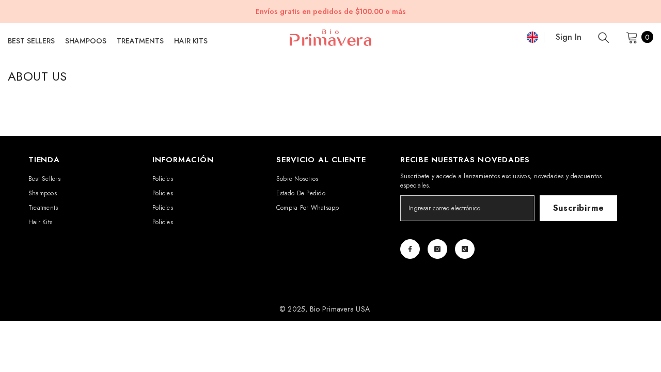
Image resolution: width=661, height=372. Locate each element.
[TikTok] (465, 249)
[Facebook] (410, 249)
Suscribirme (578, 208)
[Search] (603, 37)
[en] (532, 36)
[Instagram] (437, 249)
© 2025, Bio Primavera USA (324, 309)
